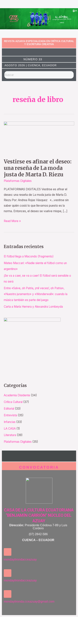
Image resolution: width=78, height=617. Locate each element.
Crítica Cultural (13, 402)
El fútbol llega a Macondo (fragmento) (29, 256)
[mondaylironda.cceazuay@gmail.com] (7, 594)
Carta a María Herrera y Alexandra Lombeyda (33, 306)
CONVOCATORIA (39, 467)
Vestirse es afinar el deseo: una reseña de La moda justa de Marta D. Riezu (38, 168)
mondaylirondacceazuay (20, 559)
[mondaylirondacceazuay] (7, 552)
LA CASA (10, 428)
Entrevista (10, 415)
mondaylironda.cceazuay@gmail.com (29, 601)
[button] (39, 52)
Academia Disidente (17, 395)
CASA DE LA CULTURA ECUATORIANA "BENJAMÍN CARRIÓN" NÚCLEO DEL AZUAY (38, 515)
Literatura (10, 435)
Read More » (12, 220)
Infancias (10, 422)
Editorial (9, 408)
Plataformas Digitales (18, 181)
